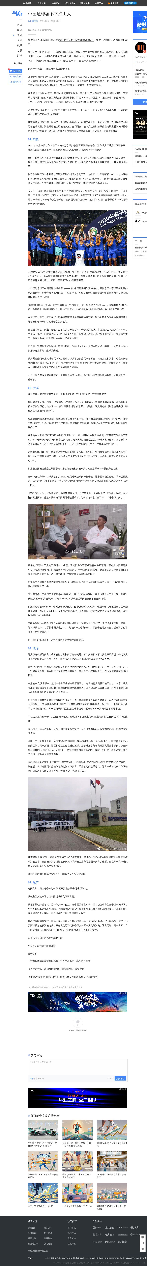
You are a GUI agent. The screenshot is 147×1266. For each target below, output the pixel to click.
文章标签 (72, 1238)
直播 (19, 40)
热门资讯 (72, 1227)
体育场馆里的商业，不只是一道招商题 (111, 1207)
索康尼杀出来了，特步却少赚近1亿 (112, 1144)
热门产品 (72, 1232)
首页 (19, 24)
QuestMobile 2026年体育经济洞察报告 (43, 1176)
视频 (19, 45)
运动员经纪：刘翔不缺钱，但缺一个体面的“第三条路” (76, 1144)
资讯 (19, 35)
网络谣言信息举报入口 (38, 1250)
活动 (19, 55)
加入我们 (48, 1243)
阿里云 (54, 1258)
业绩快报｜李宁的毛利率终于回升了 (111, 1176)
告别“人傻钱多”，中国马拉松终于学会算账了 (76, 1176)
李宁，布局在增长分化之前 (40, 1205)
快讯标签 (72, 1243)
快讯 (19, 30)
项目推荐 (32, 1232)
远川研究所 (33, 20)
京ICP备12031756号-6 (95, 1262)
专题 (19, 50)
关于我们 (48, 1232)
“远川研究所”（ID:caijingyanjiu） (76, 39)
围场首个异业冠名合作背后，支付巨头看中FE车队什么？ (42, 1144)
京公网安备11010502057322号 (133, 1262)
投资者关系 (33, 1243)
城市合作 (32, 1227)
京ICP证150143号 (113, 1262)
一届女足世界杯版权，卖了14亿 (77, 1205)
